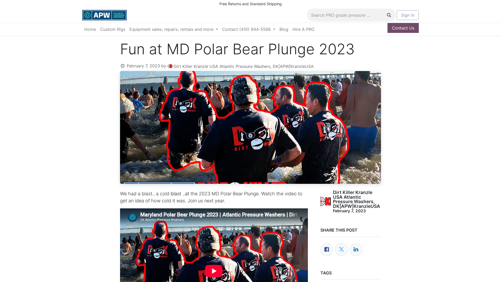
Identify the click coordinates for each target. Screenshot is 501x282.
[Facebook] (326, 249)
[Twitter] (341, 249)
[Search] (389, 15)
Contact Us (403, 28)
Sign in (407, 15)
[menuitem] (90, 29)
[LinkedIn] (356, 249)
